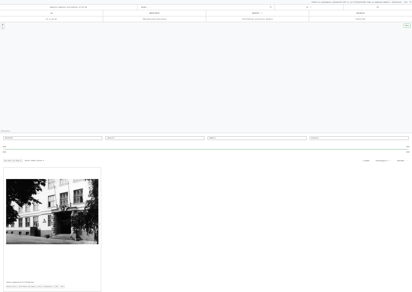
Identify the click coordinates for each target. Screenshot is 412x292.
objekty (255, 13)
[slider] (4, 149)
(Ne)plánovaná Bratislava (155, 19)
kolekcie (360, 13)
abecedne (401, 161)
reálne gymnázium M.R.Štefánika (20, 282)
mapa (407, 25)
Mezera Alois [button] (12, 286)
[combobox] (204, 7)
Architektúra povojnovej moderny (257, 19)
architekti (154, 13)
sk (307, 7)
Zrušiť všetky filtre (34, 160)
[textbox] (53, 138)
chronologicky (382, 161)
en (378, 7)
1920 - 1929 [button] (59, 286)
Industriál (361, 19)
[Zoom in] (2, 24)
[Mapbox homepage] (5, 131)
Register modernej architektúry (68, 7)
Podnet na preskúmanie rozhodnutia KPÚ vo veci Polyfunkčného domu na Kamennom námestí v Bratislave (345, 2)
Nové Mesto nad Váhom (12, 160)
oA (51, 13)
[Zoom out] (2, 27)
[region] (206, 77)
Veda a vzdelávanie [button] (45, 286)
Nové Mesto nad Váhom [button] (27, 286)
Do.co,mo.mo (51, 19)
